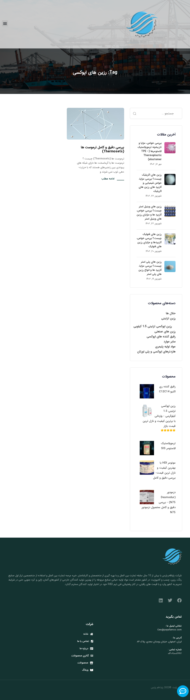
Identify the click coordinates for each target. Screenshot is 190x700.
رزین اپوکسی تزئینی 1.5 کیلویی (152, 326)
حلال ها (171, 313)
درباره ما (84, 648)
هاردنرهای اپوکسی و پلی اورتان (156, 351)
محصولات (82, 663)
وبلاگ (85, 670)
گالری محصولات (80, 656)
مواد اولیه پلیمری (165, 346)
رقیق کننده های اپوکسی (161, 336)
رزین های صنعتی (165, 331)
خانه (85, 634)
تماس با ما (83, 641)
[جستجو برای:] (156, 113)
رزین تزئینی (168, 318)
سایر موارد (170, 341)
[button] (5, 23)
